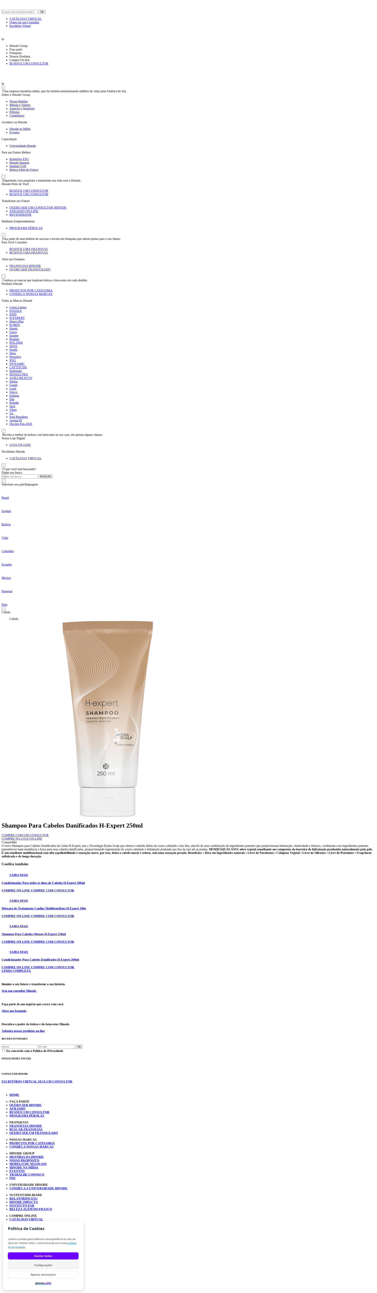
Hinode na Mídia (19, 129)
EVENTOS (17, 1171)
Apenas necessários (43, 1274)
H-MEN (14, 325)
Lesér (12, 388)
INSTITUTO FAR (21, 1205)
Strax (12, 353)
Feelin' (13, 349)
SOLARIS (16, 342)
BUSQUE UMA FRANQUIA (28, 249)
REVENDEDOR (20, 214)
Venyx (13, 392)
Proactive (15, 356)
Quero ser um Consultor (24, 22)
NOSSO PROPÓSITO (24, 1160)
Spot (12, 406)
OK (42, 11)
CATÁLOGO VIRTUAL (25, 18)
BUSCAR (45, 476)
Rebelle (14, 402)
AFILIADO (17, 1108)
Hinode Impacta (19, 162)
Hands (13, 328)
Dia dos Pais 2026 (20, 424)
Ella (11, 399)
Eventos (14, 132)
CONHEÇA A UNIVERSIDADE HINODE (38, 1188)
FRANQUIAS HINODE (25, 266)
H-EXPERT (17, 318)
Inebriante (15, 371)
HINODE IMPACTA (23, 1202)
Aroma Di (15, 420)
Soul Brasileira (18, 417)
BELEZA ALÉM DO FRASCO (30, 1209)
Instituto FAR (17, 166)
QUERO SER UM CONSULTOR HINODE (37, 207)
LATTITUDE (18, 367)
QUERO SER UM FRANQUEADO (33, 1133)
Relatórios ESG (19, 159)
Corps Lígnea (17, 307)
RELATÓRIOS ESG (23, 1198)
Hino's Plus (16, 321)
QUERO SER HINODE (25, 1105)
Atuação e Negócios (22, 108)
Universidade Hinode (22, 145)
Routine (14, 339)
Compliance (16, 115)
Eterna (13, 381)
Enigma (14, 395)
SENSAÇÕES (18, 374)
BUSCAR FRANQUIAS (26, 1129)
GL (11, 413)
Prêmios (14, 112)
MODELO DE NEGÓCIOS (28, 1164)
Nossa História (18, 101)
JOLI (12, 360)
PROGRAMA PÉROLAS (26, 228)
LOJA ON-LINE (20, 445)
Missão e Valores (19, 105)
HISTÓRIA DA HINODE (26, 1157)
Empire (13, 335)
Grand (13, 385)
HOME (14, 1095)
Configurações (43, 1265)
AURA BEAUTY (20, 378)
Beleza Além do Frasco (23, 169)
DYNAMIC (17, 364)
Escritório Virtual (20, 25)
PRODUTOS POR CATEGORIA (31, 290)
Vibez (13, 409)
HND (12, 314)
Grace (13, 332)
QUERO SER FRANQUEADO (29, 269)
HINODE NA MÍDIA (23, 1167)
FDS (12, 1178)
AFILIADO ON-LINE (23, 211)
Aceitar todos (43, 1255)
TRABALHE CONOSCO (26, 1174)
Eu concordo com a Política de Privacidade (34, 1051)
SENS (13, 346)
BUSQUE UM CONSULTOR (28, 63)
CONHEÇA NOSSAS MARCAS (30, 294)
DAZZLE (15, 311)
